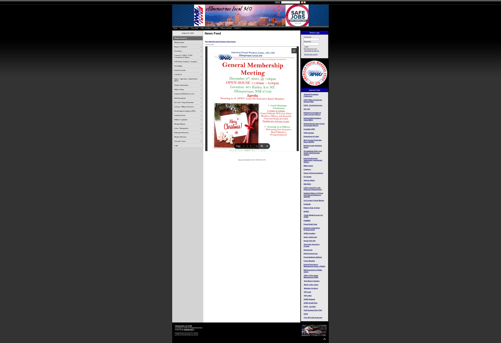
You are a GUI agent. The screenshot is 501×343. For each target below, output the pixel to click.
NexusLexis (308, 250)
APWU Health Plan (310, 303)
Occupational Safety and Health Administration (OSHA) (313, 153)
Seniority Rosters (180, 115)
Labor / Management (181, 128)
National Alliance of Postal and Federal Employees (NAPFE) (313, 195)
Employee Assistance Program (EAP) (312, 229)
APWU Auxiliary (309, 233)
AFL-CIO (307, 109)
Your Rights (178, 66)
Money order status (311, 285)
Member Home (179, 42)
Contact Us (237, 28)
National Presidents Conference (311, 95)
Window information (181, 85)
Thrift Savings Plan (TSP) (313, 310)
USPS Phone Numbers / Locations (185, 62)
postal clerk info (309, 241)
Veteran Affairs (309, 180)
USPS (306, 314)
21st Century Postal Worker (314, 200)
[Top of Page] (324, 339)
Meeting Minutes (179, 124)
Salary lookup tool (310, 237)
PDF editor (308, 296)
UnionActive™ (189, 330)
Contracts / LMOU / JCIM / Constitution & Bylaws (183, 56)
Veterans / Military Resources (184, 107)
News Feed (194, 28)
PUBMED (307, 221)
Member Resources (180, 38)
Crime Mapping (309, 261)
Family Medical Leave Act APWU (313, 216)
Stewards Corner (180, 141)
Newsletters (178, 51)
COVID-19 (178, 75)
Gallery (215, 28)
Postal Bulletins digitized (313, 257)
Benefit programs (180, 98)
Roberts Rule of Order (312, 208)
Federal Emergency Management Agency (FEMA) (314, 265)
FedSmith (307, 204)
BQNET (306, 211)
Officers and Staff (226, 28)
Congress (307, 169)
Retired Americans (311, 254)
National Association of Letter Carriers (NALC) (312, 114)
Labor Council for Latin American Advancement (313, 189)
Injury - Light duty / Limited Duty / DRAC (186, 80)
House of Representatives (313, 173)
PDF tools (307, 292)
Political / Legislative (181, 120)
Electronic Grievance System (312, 245)
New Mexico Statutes (312, 281)
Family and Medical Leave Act (184, 94)
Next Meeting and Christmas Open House (220, 42)
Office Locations (206, 28)
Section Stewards (180, 70)
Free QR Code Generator (313, 318)
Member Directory (180, 137)
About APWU (184, 28)
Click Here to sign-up (311, 51)
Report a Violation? (180, 47)
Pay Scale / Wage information (184, 102)
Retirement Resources (181, 133)
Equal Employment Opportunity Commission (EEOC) (313, 160)
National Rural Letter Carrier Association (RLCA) (314, 124)
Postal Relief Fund (310, 224)
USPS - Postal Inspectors (313, 105)
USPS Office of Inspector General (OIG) (313, 101)
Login (176, 145)
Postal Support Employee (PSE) (184, 111)
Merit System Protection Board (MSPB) (313, 141)
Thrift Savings (309, 133)
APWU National (309, 299)
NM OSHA (307, 184)
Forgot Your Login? (311, 54)
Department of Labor (311, 136)
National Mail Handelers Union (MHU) (312, 119)
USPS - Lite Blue (310, 307)
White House (308, 166)
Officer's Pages (179, 89)
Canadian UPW (309, 129)
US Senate (307, 177)
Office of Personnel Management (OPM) (311, 276)
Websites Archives (311, 288)
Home (175, 28)
